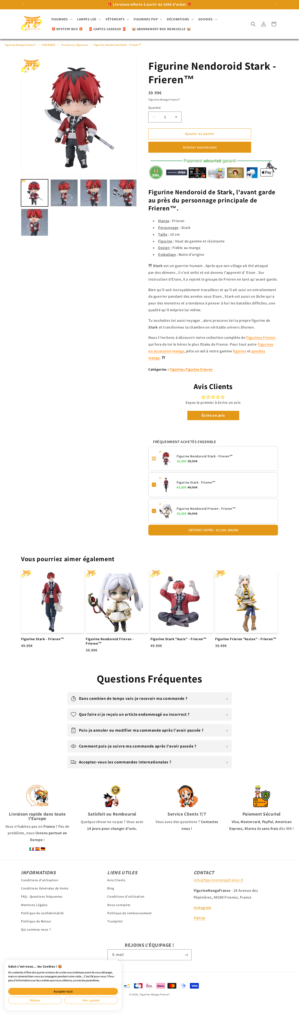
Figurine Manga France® (20, 45)
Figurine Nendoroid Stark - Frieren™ (118, 45)
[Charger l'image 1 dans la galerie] (34, 192)
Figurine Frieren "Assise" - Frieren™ (246, 639)
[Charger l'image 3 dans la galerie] (93, 192)
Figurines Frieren (260, 337)
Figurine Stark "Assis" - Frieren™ (178, 639)
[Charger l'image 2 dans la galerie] (64, 192)
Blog (110, 888)
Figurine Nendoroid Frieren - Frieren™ (206, 508)
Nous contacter (118, 905)
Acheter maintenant (200, 147)
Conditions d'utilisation (39, 880)
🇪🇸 (37, 848)
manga (178, 351)
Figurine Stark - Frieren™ (196, 482)
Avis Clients (116, 880)
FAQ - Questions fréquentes (42, 896)
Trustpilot (115, 921)
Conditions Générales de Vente (44, 888)
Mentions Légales (34, 905)
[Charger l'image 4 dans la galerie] (123, 192)
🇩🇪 (43, 848)
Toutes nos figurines (74, 45)
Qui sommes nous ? (36, 929)
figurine (239, 351)
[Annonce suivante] (276, 4)
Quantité (154, 108)
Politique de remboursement (129, 913)
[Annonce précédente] (23, 4)
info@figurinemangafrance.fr (219, 880)
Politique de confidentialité (42, 913)
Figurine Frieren (199, 369)
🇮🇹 (31, 848)
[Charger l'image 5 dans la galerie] (34, 222)
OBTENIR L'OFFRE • (213, 530)
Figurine (177, 369)
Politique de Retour (36, 921)
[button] (61, 19)
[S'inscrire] (186, 955)
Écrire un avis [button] (213, 415)
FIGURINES (48, 45)
